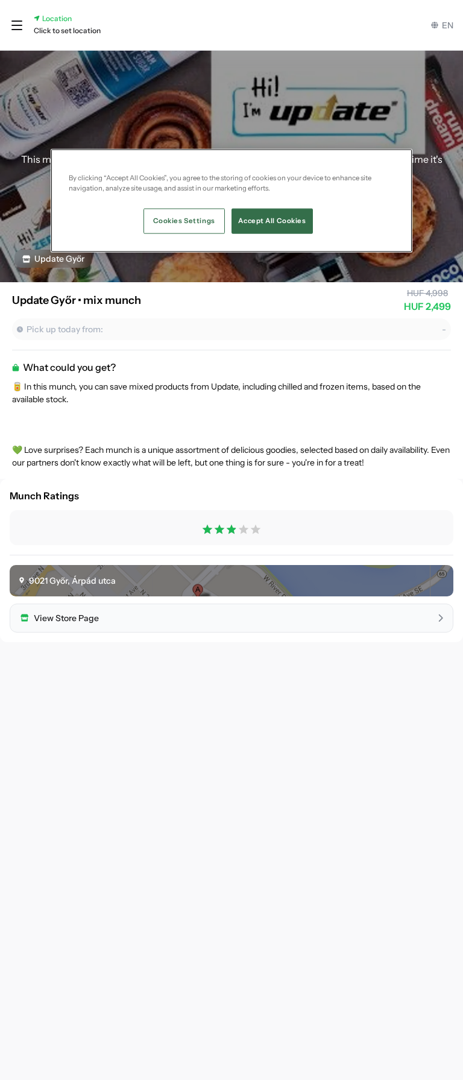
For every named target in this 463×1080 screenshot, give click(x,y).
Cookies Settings (184, 220)
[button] (16, 25)
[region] (231, 200)
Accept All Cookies (272, 220)
